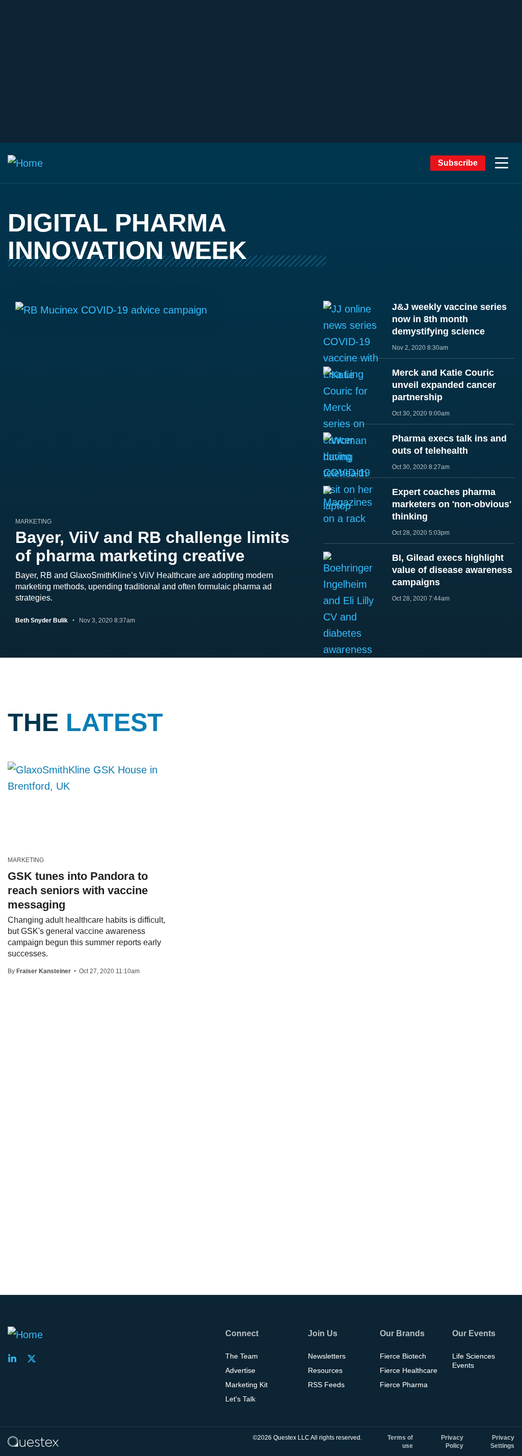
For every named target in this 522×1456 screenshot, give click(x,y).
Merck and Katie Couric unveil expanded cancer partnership (444, 385)
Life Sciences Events (473, 1360)
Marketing (33, 521)
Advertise (240, 1370)
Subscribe (458, 163)
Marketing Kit (246, 1385)
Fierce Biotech (403, 1356)
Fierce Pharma (404, 1385)
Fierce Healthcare (408, 1370)
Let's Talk (240, 1399)
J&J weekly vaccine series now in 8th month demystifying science (449, 319)
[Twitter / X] (34, 1359)
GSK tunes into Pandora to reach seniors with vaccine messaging (78, 890)
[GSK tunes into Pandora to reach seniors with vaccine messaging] (87, 778)
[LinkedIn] (15, 1359)
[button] (501, 163)
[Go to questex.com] (33, 1441)
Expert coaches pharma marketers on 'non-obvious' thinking (451, 504)
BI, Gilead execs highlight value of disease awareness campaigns (452, 570)
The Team (241, 1356)
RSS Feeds (326, 1385)
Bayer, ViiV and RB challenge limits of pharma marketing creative (152, 546)
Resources (325, 1370)
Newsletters (327, 1356)
